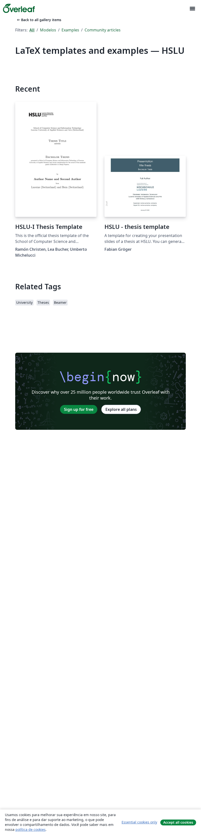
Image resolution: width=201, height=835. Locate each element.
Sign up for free (78, 409)
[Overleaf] (19, 8)
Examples (70, 30)
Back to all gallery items (38, 19)
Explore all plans (121, 409)
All (32, 30)
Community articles (103, 30)
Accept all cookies (178, 822)
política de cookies (30, 829)
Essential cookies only (139, 822)
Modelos (48, 30)
